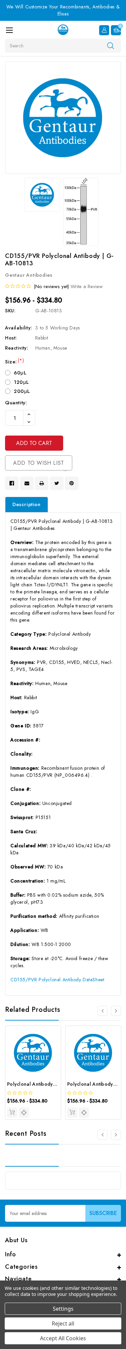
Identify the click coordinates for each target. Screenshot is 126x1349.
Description (26, 504)
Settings (63, 1308)
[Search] (110, 45)
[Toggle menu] (9, 30)
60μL (20, 372)
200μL (22, 391)
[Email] (27, 483)
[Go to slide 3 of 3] (102, 1135)
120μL (21, 382)
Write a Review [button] (86, 286)
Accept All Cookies (63, 1338)
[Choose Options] (12, 1113)
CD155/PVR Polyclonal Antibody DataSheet (57, 979)
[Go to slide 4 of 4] (102, 1011)
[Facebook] (11, 483)
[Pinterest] (71, 483)
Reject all (63, 1323)
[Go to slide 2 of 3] (116, 1135)
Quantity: (16, 402)
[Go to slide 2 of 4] (116, 1011)
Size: (14, 361)
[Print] (41, 483)
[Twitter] (57, 483)
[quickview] (24, 1113)
